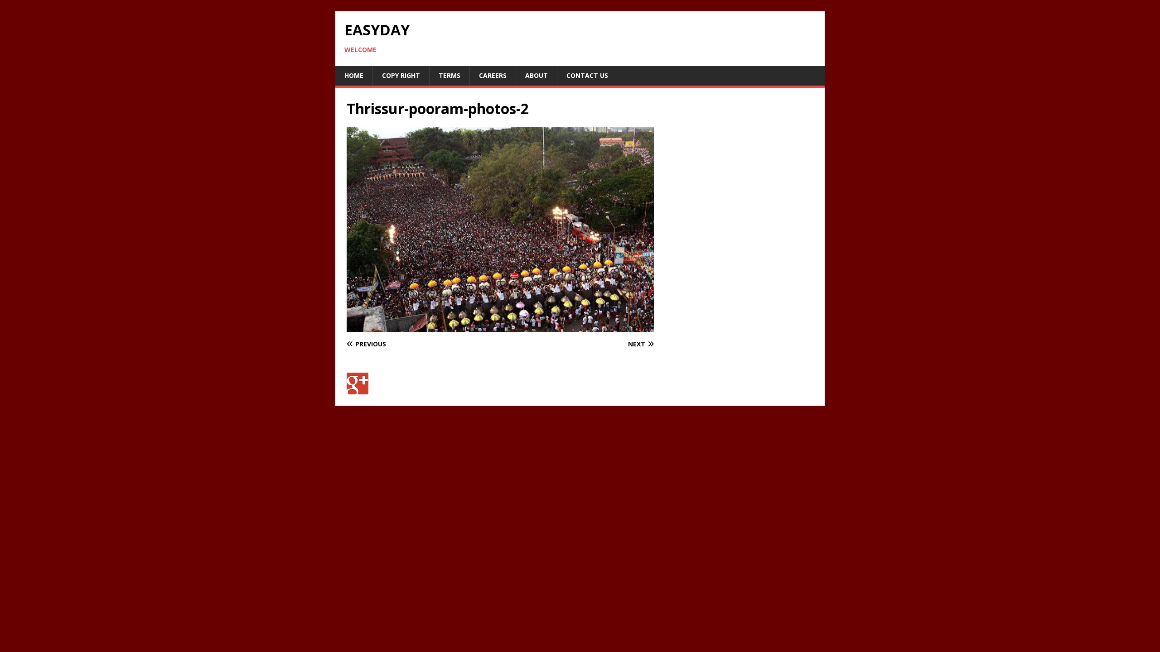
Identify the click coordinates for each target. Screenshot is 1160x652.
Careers (493, 75)
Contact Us (587, 75)
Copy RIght (401, 75)
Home (353, 75)
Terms (449, 75)
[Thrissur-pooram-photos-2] (500, 326)
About (536, 75)
